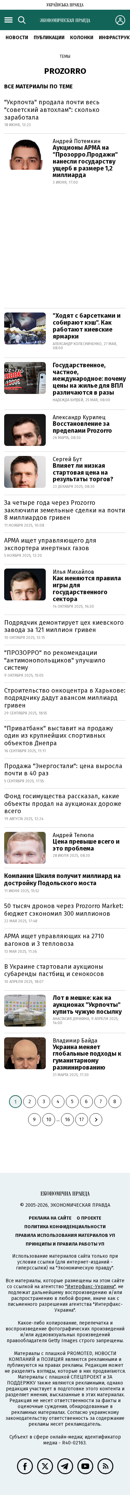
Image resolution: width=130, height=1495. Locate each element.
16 (67, 1120)
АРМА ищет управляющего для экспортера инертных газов (50, 544)
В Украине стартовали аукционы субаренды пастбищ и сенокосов (54, 970)
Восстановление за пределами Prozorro (82, 427)
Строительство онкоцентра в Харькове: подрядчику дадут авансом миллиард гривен (64, 698)
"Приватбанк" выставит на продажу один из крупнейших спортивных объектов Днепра (58, 735)
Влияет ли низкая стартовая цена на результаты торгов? (83, 472)
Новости (17, 38)
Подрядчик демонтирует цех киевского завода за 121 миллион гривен (64, 626)
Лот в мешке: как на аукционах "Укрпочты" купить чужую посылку (87, 1004)
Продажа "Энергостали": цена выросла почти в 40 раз (63, 769)
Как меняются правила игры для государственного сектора (87, 588)
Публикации (49, 38)
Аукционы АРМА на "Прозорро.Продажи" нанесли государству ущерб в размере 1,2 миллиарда (85, 161)
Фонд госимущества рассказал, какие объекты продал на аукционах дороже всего (62, 803)
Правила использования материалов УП (65, 1235)
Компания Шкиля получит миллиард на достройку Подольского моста (62, 879)
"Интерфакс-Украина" (90, 1287)
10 (48, 1120)
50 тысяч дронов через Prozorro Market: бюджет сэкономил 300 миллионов (63, 909)
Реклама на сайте (50, 1218)
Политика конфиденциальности (65, 1226)
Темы (65, 56)
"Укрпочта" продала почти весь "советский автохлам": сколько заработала (51, 109)
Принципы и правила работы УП (65, 1244)
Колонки (81, 38)
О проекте (89, 1218)
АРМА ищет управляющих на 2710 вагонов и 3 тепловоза (54, 940)
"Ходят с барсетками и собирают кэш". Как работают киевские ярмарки (87, 326)
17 (81, 1120)
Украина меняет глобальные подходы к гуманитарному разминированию (87, 1057)
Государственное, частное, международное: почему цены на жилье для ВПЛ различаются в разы (89, 378)
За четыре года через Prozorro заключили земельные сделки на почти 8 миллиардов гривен (64, 510)
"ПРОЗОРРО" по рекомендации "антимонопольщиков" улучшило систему (54, 660)
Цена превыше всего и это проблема (86, 845)
